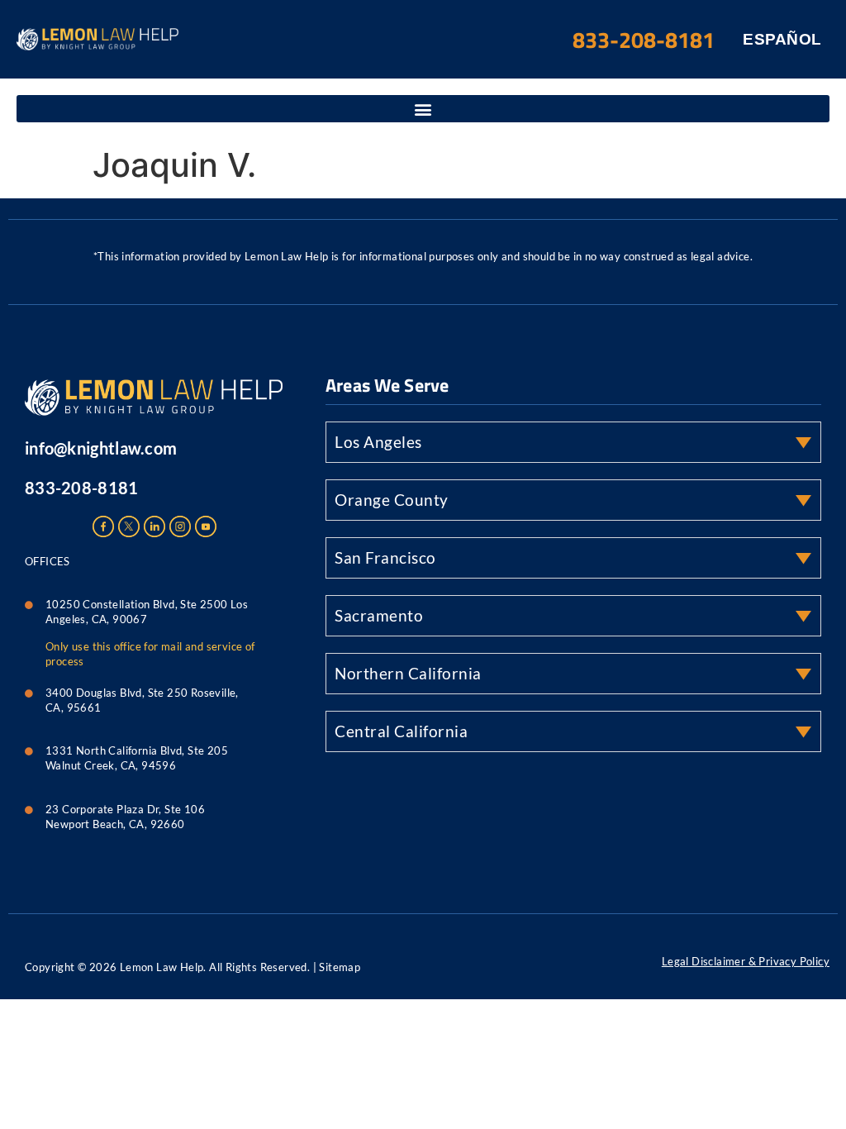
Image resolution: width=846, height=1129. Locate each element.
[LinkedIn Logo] (154, 526)
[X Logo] (129, 526)
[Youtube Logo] (205, 526)
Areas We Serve (387, 385)
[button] (423, 108)
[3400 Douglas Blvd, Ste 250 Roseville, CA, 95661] (29, 689)
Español (782, 39)
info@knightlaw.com (101, 448)
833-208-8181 (82, 488)
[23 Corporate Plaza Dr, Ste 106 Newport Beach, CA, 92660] (29, 806)
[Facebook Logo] (103, 526)
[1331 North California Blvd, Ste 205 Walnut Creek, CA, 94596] (29, 747)
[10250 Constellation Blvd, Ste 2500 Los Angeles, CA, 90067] (29, 601)
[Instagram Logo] (180, 526)
